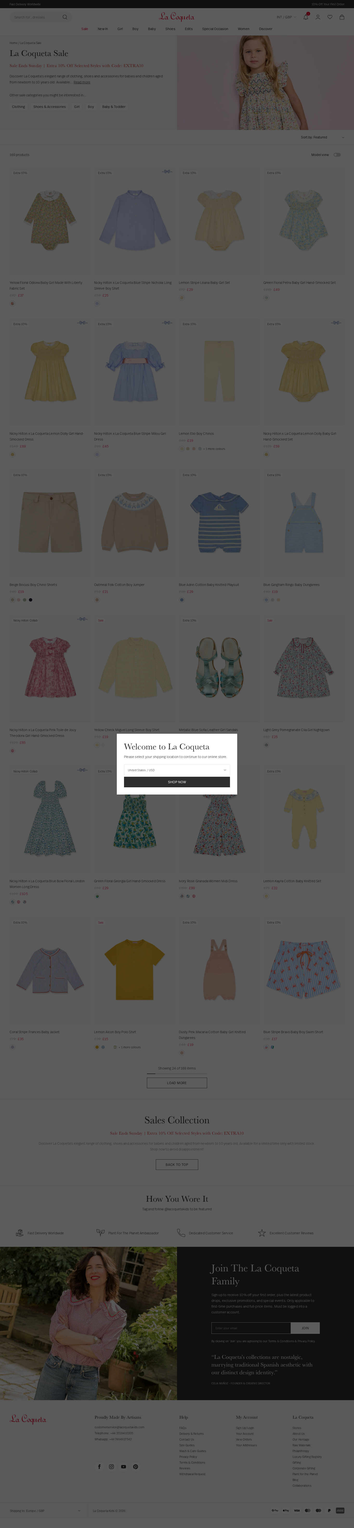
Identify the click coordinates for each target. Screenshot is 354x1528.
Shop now (177, 782)
